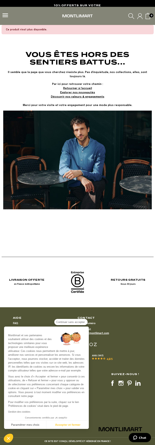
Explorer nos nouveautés (77, 92)
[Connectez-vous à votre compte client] (140, 16)
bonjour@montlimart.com (93, 333)
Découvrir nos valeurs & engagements (77, 96)
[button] (8, 438)
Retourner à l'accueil (77, 88)
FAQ (15, 323)
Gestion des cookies (19, 411)
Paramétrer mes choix (25, 424)
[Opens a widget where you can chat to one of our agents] (140, 438)
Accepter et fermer (67, 424)
